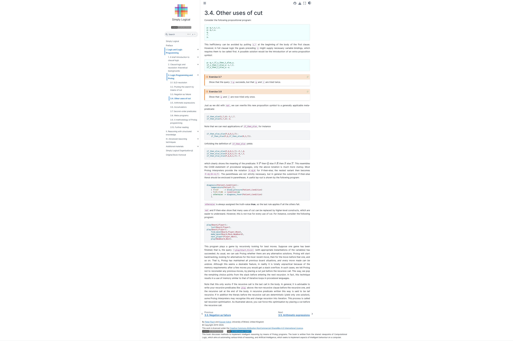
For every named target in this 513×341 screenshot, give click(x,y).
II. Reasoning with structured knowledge (179, 133)
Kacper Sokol (225, 322)
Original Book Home (175, 155)
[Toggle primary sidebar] (204, 3)
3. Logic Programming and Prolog (180, 76)
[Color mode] (309, 3)
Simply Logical (172, 41)
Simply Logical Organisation (178, 150)
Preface (169, 45)
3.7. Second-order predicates (183, 111)
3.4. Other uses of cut (180, 98)
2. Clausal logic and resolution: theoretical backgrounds (177, 67)
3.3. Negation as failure (180, 94)
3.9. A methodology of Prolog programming (183, 121)
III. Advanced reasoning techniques (176, 140)
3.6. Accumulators (178, 107)
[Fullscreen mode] (304, 3)
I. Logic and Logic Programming (174, 51)
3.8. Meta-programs (179, 115)
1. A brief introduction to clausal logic (178, 58)
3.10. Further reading (179, 127)
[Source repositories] (294, 3)
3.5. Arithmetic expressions (182, 103)
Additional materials (175, 146)
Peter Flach (210, 322)
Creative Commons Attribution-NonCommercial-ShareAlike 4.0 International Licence (266, 328)
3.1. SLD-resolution (178, 82)
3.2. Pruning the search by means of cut (182, 88)
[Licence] (181, 27)
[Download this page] (299, 3)
